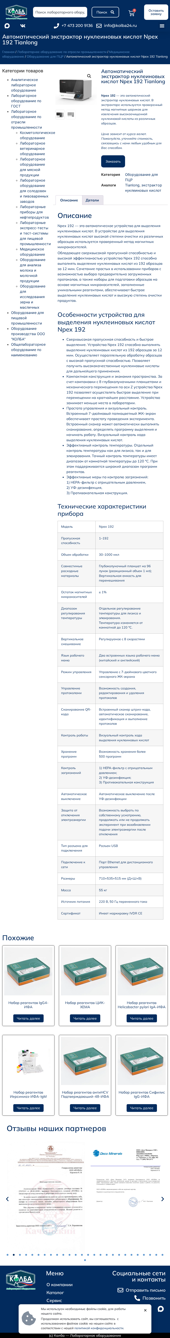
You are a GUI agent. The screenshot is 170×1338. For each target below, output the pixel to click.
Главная (8, 52)
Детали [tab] (92, 200)
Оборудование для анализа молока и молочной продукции (32, 270)
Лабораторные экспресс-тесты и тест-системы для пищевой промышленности (35, 233)
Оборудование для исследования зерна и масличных (32, 297)
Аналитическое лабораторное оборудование (24, 84)
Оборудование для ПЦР (45, 56)
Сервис (54, 1300)
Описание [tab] (69, 200)
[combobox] (60, 12)
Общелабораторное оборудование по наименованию (28, 349)
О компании (59, 1284)
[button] (162, 25)
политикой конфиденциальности (98, 1328)
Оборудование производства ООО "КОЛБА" (28, 333)
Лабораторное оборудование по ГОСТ (26, 100)
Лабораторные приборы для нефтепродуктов (34, 212)
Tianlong (132, 185)
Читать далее (28, 1018)
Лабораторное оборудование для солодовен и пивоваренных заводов (34, 191)
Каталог (55, 1292)
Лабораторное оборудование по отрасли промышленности (61, 52)
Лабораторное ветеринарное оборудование (32, 148)
